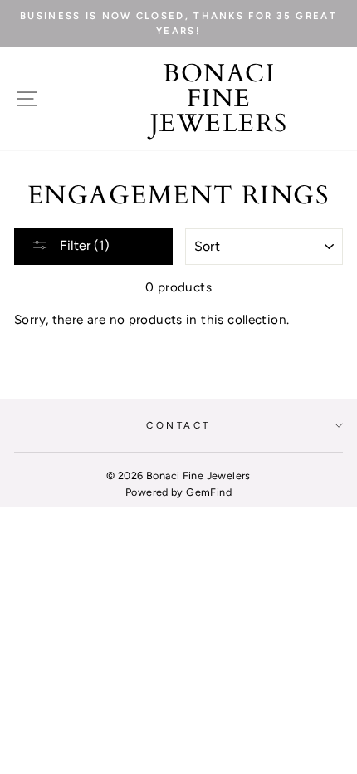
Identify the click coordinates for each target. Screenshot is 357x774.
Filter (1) (83, 245)
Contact (178, 425)
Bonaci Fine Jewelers (219, 98)
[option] (178, 23)
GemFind (209, 492)
